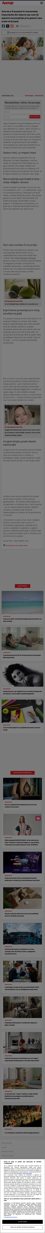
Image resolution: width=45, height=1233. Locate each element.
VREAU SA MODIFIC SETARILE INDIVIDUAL (22, 1227)
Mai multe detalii (27, 1173)
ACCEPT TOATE (22, 1221)
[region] (22, 1196)
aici (37, 1187)
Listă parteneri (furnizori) (10, 1217)
